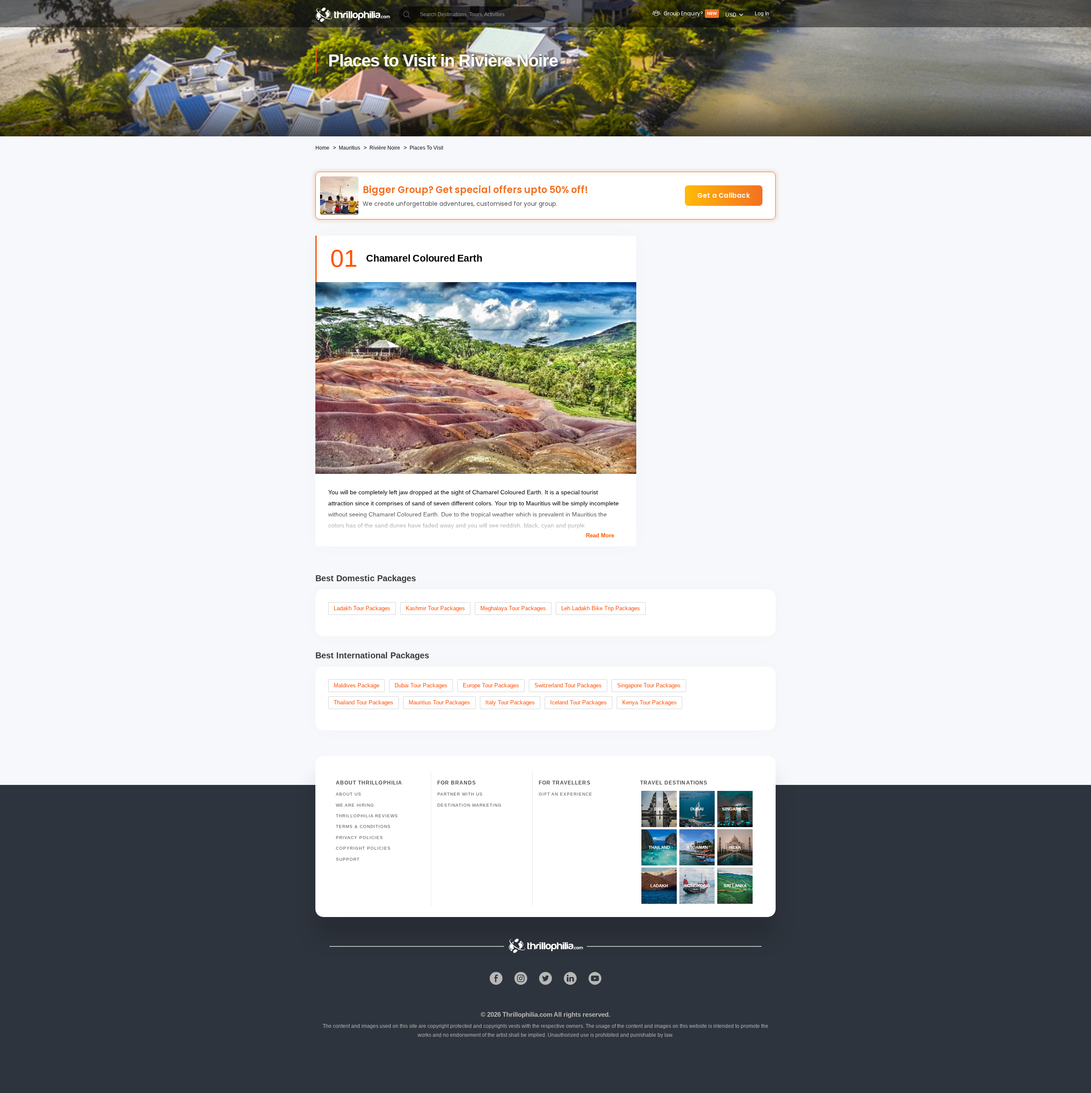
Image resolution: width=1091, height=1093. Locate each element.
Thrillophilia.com (527, 1014)
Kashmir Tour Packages (435, 608)
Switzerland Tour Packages (568, 685)
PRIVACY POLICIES (359, 837)
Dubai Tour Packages (421, 685)
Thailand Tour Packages (363, 702)
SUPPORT (348, 859)
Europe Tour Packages (491, 685)
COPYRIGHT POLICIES (363, 848)
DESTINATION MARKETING (469, 805)
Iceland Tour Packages (578, 702)
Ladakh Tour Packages (362, 608)
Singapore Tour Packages (649, 685)
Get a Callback (723, 195)
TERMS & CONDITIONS (363, 826)
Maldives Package (356, 685)
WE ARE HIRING (355, 805)
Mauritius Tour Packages (439, 702)
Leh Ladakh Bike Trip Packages (600, 608)
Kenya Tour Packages (649, 702)
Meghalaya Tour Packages (513, 608)
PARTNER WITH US (460, 794)
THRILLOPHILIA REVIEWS (367, 815)
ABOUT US (348, 794)
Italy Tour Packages (510, 702)
